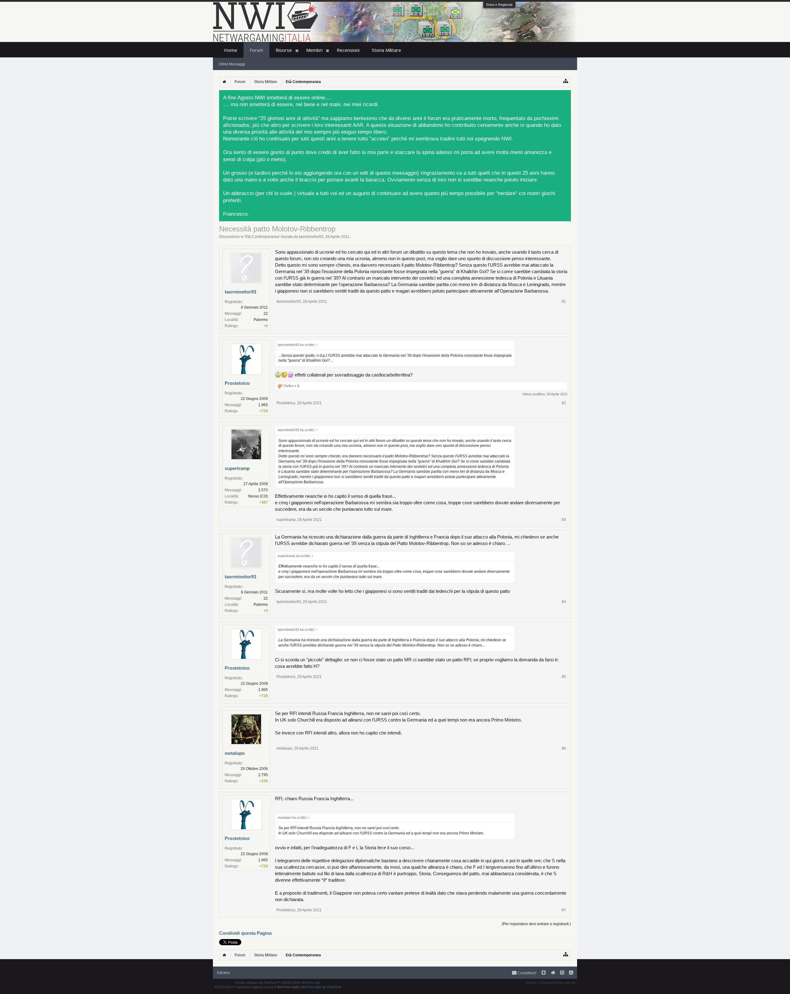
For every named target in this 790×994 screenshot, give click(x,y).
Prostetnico (237, 383)
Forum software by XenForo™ (277, 982)
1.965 (263, 405)
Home (230, 50)
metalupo (235, 753)
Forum (256, 50)
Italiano (223, 972)
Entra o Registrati (499, 4)
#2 (564, 403)
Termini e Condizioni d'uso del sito (550, 982)
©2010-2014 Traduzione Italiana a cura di (257, 987)
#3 (564, 520)
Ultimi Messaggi (231, 64)
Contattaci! (526, 972)
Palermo (261, 320)
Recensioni (348, 50)
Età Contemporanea (262, 237)
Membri (314, 50)
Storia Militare (386, 50)
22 (266, 313)
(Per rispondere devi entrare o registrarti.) (536, 924)
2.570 (263, 490)
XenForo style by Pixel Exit (321, 987)
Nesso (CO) (258, 496)
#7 (564, 910)
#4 (564, 602)
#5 (564, 677)
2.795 (263, 775)
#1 (564, 301)
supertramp (237, 468)
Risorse (284, 50)
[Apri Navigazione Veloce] (565, 81)
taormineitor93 (311, 237)
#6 (564, 748)
